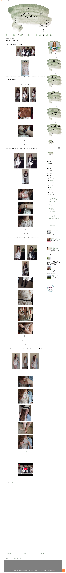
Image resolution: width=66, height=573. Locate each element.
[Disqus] (25, 497)
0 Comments (21, 482)
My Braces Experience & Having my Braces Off (55, 267)
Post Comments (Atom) (15, 556)
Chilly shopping (52, 201)
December (51, 178)
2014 (49, 175)
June (50, 189)
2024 (49, 159)
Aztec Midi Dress (52, 211)
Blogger (53, 570)
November (51, 180)
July (50, 187)
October (51, 182)
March (51, 194)
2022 (49, 161)
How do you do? (52, 225)
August (51, 185)
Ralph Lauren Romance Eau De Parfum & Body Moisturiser (54, 205)
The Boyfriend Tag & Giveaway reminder (53, 199)
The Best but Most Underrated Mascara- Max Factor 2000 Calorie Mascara (55, 259)
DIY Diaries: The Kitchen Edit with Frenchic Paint (55, 231)
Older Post (42, 553)
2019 (49, 166)
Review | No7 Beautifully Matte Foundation (53, 216)
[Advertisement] (25, 544)
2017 (49, 170)
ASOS (26, 451)
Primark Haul (51, 203)
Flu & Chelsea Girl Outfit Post (54, 221)
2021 (49, 163)
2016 (49, 171)
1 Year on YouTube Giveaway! (52, 209)
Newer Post (9, 553)
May (50, 190)
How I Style (11, 483)
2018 (49, 168)
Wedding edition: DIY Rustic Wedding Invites (55, 239)
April (51, 192)
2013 (49, 177)
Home (25, 553)
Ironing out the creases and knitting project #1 (54, 223)
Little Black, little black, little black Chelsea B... (54, 213)
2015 (49, 173)
